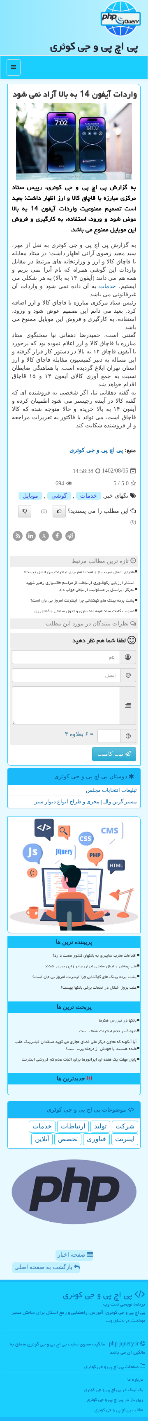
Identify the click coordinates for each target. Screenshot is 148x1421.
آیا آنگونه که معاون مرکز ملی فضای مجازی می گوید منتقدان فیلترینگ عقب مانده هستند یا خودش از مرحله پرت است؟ (75, 1045)
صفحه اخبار (72, 1255)
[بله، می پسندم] (59, 511)
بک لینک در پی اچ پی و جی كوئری (113, 1389)
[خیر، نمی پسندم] (24, 511)
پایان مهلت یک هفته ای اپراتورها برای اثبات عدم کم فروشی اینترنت (79, 1059)
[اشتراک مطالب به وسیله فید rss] (17, 535)
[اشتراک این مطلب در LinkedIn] (31, 535)
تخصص (68, 1138)
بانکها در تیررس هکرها (117, 1020)
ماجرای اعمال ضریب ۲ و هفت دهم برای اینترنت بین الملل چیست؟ (79, 572)
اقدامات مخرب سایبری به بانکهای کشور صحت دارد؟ (94, 955)
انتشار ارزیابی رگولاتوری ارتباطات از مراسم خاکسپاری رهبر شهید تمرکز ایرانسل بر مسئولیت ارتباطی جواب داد (80, 586)
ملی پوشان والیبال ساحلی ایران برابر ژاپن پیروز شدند (90, 966)
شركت (125, 1126)
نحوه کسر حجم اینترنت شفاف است (107, 1031)
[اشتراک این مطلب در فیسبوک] (57, 535)
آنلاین (42, 1138)
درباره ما (135, 1379)
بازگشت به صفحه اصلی (44, 1267)
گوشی (59, 496)
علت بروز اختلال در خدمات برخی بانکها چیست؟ (98, 987)
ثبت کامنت (111, 754)
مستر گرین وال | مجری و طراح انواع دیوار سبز (86, 801)
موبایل (30, 496)
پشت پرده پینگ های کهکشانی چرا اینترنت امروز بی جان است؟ (82, 600)
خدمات (107, 286)
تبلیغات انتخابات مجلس (111, 790)
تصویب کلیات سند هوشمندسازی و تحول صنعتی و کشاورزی (84, 611)
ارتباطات (73, 1126)
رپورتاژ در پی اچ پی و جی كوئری (115, 1399)
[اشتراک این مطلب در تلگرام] (70, 535)
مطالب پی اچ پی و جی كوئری (119, 1409)
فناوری (96, 1138)
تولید (100, 1126)
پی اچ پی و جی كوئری (94, 46)
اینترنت (124, 1138)
